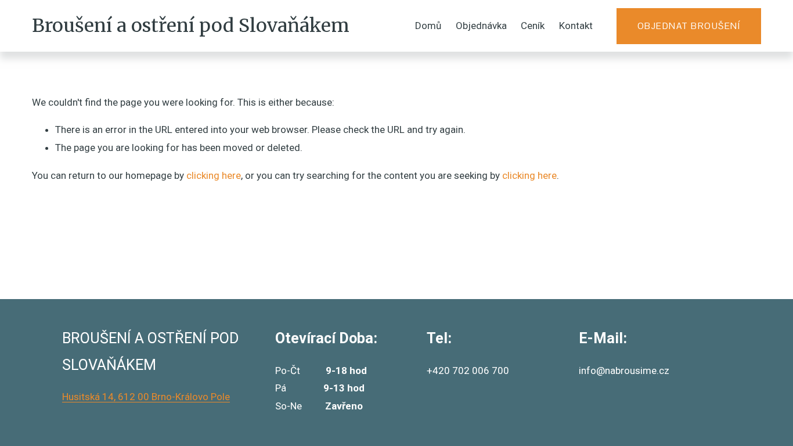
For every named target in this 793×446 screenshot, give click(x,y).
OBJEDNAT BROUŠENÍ (689, 25)
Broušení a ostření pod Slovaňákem (190, 25)
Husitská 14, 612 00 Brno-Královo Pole (146, 396)
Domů (428, 25)
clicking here (213, 175)
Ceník (533, 25)
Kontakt (576, 25)
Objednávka (481, 25)
